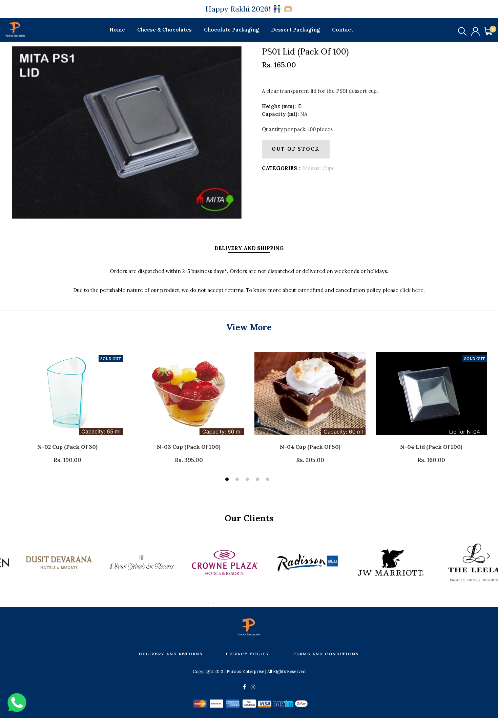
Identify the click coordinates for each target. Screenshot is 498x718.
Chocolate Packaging (231, 29)
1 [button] (228, 480)
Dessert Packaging (295, 29)
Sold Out (110, 358)
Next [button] (488, 555)
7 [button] (254, 602)
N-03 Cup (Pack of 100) (189, 446)
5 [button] (268, 480)
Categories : (281, 168)
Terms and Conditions (326, 653)
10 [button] (284, 602)
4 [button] (258, 480)
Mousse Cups (318, 168)
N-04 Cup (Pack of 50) (310, 446)
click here (410, 290)
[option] (127, 132)
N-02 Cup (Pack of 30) (67, 446)
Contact (342, 29)
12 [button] (305, 602)
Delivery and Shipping (249, 248)
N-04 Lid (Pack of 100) (431, 446)
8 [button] (264, 602)
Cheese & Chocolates (164, 29)
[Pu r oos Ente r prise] (15, 29)
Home (117, 29)
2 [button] (238, 480)
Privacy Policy (248, 653)
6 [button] (244, 602)
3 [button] (248, 480)
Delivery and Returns (171, 653)
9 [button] (274, 602)
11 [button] (294, 602)
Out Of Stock (295, 149)
